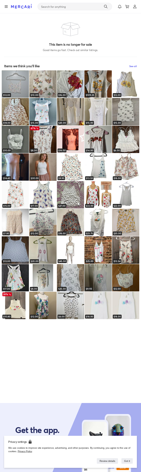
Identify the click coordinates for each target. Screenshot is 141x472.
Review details (106, 461)
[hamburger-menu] (6, 6)
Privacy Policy (24, 451)
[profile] (134, 6)
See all (133, 66)
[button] (119, 6)
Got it (127, 461)
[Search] (105, 6)
